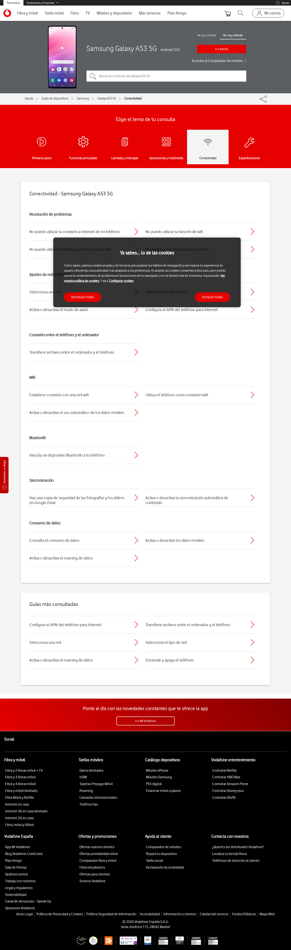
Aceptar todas (212, 297)
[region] (147, 272)
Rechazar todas (82, 297)
